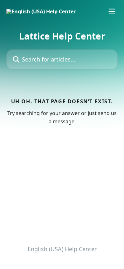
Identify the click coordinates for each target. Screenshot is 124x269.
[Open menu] (112, 11)
